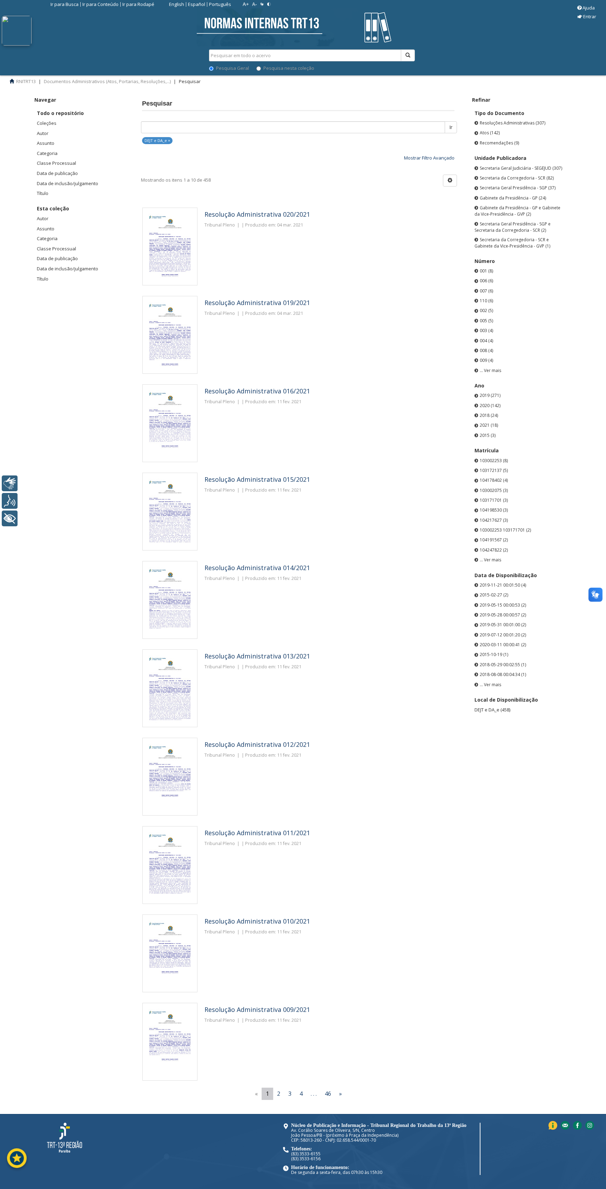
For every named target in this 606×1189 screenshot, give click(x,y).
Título (42, 193)
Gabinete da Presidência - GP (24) (513, 198)
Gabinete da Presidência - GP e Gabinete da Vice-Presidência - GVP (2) (517, 211)
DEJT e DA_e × (157, 140)
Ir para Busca (64, 4)
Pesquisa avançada (439, 80)
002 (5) (486, 310)
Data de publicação (57, 173)
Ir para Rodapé (138, 4)
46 (328, 1093)
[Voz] (10, 501)
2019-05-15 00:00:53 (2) (503, 605)
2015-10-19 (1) (494, 654)
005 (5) (486, 321)
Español (196, 4)
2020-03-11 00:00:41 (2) (503, 645)
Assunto (45, 143)
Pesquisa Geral (232, 68)
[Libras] (10, 483)
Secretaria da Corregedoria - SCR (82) (517, 178)
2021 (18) (489, 425)
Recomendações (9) (499, 143)
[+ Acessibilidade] (10, 518)
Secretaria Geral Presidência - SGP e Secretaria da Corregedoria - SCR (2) (512, 227)
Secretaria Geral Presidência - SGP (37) (518, 188)
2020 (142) (490, 405)
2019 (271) (490, 395)
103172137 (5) (494, 470)
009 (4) (486, 360)
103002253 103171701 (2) (505, 530)
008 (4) (486, 350)
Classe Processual (56, 163)
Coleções (46, 123)
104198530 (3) (494, 510)
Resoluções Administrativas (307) (512, 123)
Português (220, 4)
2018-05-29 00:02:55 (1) (503, 665)
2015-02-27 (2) (494, 595)
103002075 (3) (494, 490)
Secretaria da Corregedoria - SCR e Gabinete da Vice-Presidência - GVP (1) (512, 243)
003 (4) (486, 330)
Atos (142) (490, 133)
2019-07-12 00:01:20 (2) (503, 635)
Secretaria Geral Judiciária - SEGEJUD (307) (521, 168)
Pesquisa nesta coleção (288, 68)
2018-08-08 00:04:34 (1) (503, 674)
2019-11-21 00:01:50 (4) (503, 585)
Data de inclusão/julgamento (67, 183)
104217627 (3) (494, 520)
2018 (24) (489, 415)
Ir (450, 127)
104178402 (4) (494, 480)
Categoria (47, 153)
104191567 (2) (494, 540)
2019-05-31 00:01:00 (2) (503, 625)
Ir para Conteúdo (100, 4)
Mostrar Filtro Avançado (429, 158)
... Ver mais (490, 370)
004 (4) (486, 341)
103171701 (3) (494, 500)
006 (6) (486, 281)
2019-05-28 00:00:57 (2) (503, 615)
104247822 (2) (494, 550)
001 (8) (486, 271)
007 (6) (486, 291)
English (176, 4)
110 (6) (486, 301)
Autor (42, 133)
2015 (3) (488, 435)
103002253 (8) (494, 461)
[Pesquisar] (408, 55)
